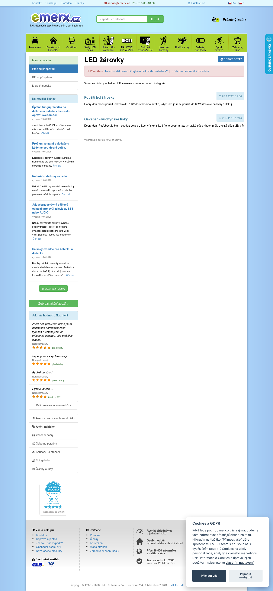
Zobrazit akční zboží (52, 303)
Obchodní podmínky (48, 547)
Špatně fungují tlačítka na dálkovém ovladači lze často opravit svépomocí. (51, 111)
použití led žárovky (99, 97)
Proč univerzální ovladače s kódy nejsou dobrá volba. (50, 145)
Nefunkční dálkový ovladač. (50, 176)
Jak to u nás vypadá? (49, 543)
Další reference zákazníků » (53, 405)
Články (80, 3)
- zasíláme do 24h (55, 418)
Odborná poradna (46, 443)
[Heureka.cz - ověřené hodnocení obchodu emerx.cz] (53, 498)
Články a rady (44, 469)
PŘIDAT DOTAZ (232, 59)
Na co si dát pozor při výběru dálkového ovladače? (136, 71)
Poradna (66, 3)
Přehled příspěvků (43, 69)
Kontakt (37, 3)
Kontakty (41, 535)
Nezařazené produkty (49, 551)
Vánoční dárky (44, 435)
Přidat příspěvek (42, 77)
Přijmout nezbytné (245, 575)
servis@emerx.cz (118, 3)
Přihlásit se (197, 3)
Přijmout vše (209, 575)
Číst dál (45, 133)
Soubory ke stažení (47, 452)
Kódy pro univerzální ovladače (190, 71)
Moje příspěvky (41, 85)
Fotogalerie (42, 460)
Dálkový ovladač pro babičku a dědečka (52, 251)
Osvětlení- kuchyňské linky (106, 119)
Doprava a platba (46, 539)
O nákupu (51, 3)
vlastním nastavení (240, 562)
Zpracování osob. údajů (104, 551)
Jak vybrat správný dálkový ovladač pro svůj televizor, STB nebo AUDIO (52, 208)
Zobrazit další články (53, 288)
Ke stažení (96, 543)
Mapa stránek (98, 547)
